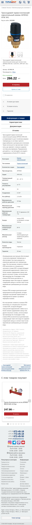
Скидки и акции (24, 470)
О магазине (23, 462)
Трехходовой (21, 167)
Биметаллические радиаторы (9, 473)
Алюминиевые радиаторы (8, 475)
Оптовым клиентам (25, 486)
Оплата (22, 468)
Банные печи (4, 483)
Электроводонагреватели (8, 470)
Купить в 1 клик (16, 89)
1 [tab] (8, 424)
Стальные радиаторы (7, 477)
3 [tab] (13, 424)
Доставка (22, 466)
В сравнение (9, 95)
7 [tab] (24, 424)
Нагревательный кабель (7, 481)
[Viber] (19, 442)
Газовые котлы (5, 462)
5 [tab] (19, 424)
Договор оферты (24, 483)
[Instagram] (9, 442)
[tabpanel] (16, 402)
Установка (22, 481)
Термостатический (22, 163)
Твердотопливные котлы (7, 466)
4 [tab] (16, 424)
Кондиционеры (5, 468)
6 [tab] (21, 424)
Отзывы (22, 479)
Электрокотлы (5, 464)
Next (29, 401)
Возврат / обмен (24, 477)
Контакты (22, 464)
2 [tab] (11, 424)
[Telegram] (14, 442)
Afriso (14, 72)
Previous (2, 401)
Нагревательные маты (7, 479)
